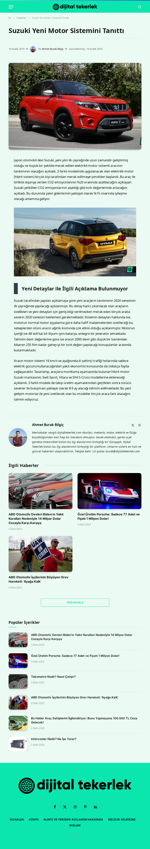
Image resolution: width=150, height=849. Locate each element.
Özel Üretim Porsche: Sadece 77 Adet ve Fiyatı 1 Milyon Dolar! (109, 516)
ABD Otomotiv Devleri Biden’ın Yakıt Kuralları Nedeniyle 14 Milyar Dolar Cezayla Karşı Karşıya (36, 518)
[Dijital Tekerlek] (75, 7)
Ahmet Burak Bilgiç (52, 49)
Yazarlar (17, 819)
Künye (34, 819)
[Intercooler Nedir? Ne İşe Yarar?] (18, 744)
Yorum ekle (75, 602)
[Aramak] (139, 7)
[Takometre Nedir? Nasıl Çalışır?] (18, 681)
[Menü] (11, 7)
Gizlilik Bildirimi (122, 819)
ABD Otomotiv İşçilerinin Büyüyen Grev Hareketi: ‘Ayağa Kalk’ (38, 579)
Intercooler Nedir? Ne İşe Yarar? (53, 739)
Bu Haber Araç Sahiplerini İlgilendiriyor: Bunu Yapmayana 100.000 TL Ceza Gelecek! (84, 720)
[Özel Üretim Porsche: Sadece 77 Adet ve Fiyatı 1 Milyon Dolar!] (109, 491)
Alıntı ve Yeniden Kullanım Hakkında (73, 819)
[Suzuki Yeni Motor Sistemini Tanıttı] (75, 106)
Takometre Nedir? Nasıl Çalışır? (53, 676)
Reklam (75, 825)
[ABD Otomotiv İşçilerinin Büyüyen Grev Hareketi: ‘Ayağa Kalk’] (40, 554)
